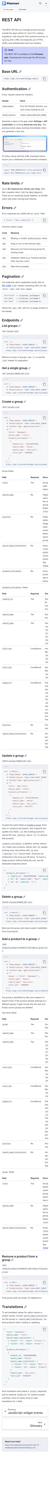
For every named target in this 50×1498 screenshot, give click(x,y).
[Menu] (46, 3)
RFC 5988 (6, 285)
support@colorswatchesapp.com (22, 1448)
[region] (25, 171)
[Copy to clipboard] (44, 79)
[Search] (40, 3)
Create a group (34, 825)
